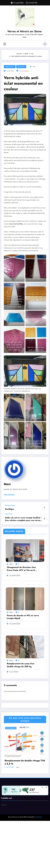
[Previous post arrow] (44, 507)
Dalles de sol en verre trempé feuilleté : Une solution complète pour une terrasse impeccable (23, 519)
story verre (21, 66)
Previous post (10, 505)
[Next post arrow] (44, 518)
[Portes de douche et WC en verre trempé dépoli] (25, 598)
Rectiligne (9, 509)
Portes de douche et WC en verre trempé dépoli (23, 617)
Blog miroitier (10, 66)
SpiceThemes (38, 841)
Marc (34, 66)
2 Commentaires (24, 71)
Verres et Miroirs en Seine (24, 31)
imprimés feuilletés (16, 224)
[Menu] (5, 44)
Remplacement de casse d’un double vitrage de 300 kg (20, 665)
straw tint (40, 307)
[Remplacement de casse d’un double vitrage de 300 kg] (25, 647)
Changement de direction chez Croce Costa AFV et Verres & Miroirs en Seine (21, 569)
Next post (8, 514)
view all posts (9, 494)
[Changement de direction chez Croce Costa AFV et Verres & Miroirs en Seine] (25, 550)
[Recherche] (45, 44)
